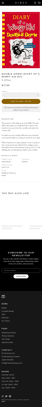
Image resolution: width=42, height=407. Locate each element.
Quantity (4, 91)
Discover (5, 318)
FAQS (4, 329)
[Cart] (39, 3)
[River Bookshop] (21, 3)
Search (3, 401)
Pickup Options (8, 336)
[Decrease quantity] (4, 95)
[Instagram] (3, 396)
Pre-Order (6, 339)
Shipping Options (9, 333)
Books (4, 308)
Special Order (7, 342)
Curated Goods (8, 311)
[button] (21, 101)
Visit (3, 314)
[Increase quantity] (37, 95)
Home (5, 304)
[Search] (35, 3)
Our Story (6, 321)
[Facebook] (10, 396)
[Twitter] (6, 396)
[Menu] (4, 3)
